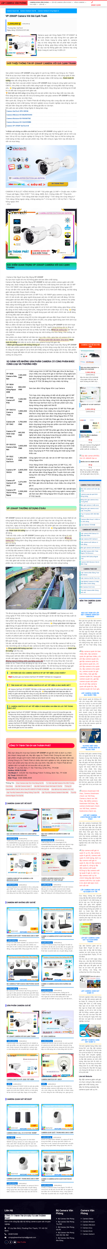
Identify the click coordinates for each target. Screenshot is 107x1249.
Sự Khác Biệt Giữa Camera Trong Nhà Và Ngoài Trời (90, 748)
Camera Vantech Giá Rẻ (28, 11)
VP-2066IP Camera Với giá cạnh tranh (26, 16)
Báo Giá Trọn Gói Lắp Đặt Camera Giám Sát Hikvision (90, 615)
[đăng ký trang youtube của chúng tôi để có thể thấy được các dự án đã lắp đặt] (15, 1242)
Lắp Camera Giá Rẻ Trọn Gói (90, 578)
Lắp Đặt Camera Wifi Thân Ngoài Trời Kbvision (89, 552)
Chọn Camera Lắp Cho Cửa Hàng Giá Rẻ (30, 783)
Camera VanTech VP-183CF (51, 1079)
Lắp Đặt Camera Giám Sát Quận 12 (90, 1041)
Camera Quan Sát (13, 11)
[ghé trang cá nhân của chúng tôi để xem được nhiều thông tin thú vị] (10, 1242)
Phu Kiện (33, 4)
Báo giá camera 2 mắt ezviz (90, 505)
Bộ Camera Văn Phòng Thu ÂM (65, 1223)
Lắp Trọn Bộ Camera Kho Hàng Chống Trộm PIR (23, 792)
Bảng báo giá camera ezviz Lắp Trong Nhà (90, 509)
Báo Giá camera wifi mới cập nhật (90, 490)
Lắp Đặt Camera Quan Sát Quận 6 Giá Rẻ (48, 786)
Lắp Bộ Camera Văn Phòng (61, 2)
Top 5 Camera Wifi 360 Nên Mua (90, 515)
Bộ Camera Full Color (88, 587)
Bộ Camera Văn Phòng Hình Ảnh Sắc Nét (65, 1234)
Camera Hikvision (89, 1225)
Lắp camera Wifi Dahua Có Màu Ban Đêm (90, 534)
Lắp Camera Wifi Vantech (89, 539)
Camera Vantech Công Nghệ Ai (48, 11)
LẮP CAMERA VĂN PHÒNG (14, 3)
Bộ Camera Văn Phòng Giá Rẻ (65, 1228)
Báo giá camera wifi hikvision (90, 547)
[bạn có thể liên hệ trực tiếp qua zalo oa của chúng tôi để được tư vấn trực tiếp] (6, 1242)
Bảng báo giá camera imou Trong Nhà (89, 501)
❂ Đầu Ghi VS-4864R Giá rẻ (90, 461)
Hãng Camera (79, 2)
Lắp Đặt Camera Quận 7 (23, 786)
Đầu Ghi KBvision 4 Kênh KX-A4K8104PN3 (21, 834)
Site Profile (21, 1242)
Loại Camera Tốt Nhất (88, 525)
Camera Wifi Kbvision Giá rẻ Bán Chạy (90, 563)
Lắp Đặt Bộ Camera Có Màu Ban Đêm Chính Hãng (90, 582)
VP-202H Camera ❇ (48, 1036)
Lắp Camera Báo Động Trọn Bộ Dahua (90, 574)
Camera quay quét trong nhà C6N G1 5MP (23, 936)
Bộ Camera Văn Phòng (66, 1219)
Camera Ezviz (87, 1231)
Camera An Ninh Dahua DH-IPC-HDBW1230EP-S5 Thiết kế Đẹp (53, 879)
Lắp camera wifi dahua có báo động (89, 543)
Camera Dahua (88, 1219)
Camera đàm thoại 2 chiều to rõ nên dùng (90, 520)
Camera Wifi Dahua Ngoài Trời (89, 557)
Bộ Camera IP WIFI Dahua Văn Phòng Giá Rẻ (23, 984)
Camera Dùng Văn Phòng (39, 2)
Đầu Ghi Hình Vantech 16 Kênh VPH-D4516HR (90, 368)
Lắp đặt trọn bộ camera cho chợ (62, 789)
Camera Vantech (89, 1234)
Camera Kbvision (89, 1222)
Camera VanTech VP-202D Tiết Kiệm (20, 1079)
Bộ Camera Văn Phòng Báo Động (65, 1239)
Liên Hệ (41, 4)
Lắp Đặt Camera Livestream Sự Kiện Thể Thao (90, 817)
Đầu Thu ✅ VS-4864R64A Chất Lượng (89, 436)
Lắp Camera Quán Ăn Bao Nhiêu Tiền (90, 694)
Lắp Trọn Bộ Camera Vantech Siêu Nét (55, 792)
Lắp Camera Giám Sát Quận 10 (90, 992)
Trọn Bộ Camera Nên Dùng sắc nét (90, 591)
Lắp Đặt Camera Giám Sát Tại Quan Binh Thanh (90, 940)
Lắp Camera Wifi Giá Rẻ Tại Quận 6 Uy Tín (90, 891)
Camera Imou (87, 1228)
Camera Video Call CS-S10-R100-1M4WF (22, 1133)
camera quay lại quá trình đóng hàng (89, 495)
